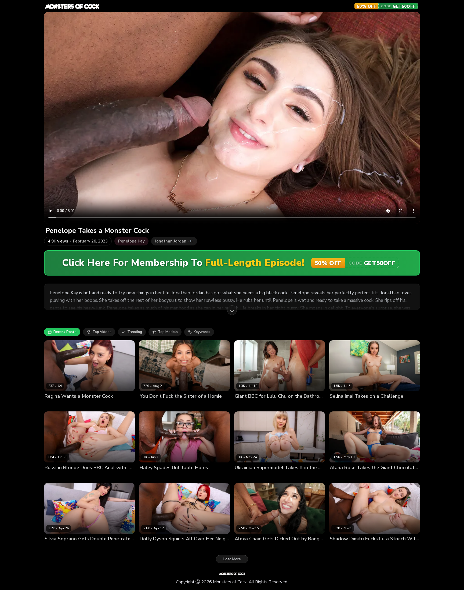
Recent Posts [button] (65, 332)
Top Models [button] (168, 332)
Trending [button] (134, 332)
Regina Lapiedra (58, 405)
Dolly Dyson (150, 547)
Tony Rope (104, 547)
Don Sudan (174, 476)
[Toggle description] (232, 310)
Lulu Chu (242, 405)
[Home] (72, 6)
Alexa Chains (246, 547)
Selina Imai (339, 405)
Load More (232, 559)
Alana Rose (340, 476)
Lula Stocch (340, 547)
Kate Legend (150, 405)
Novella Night (56, 476)
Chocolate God (176, 405)
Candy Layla (245, 476)
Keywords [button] (202, 332)
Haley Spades (152, 476)
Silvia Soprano (57, 547)
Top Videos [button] (101, 332)
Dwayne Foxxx (264, 405)
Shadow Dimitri (365, 547)
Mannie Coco (85, 405)
